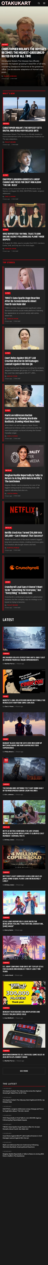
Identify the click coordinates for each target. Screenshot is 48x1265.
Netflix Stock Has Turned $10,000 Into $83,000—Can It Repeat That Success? (24, 534)
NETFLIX (8, 470)
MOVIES (4, 44)
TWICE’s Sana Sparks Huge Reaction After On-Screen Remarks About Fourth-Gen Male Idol (22, 301)
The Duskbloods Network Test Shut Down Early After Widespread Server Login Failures (23, 789)
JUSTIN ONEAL (12, 493)
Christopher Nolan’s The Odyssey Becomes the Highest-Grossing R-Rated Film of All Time (24, 52)
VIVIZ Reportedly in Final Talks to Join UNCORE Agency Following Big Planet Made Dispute (23, 237)
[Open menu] (44, 3)
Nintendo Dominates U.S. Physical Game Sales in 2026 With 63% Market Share (23, 1056)
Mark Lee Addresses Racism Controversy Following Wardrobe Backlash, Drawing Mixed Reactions (22, 418)
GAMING (6, 653)
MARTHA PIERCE (13, 548)
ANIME (8, 582)
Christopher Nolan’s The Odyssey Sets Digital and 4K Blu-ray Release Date (22, 129)
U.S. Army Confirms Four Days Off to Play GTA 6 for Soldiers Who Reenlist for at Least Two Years (23, 969)
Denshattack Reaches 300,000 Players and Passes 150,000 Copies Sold (21, 1013)
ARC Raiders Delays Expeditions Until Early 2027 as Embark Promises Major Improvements (24, 659)
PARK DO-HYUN (10, 248)
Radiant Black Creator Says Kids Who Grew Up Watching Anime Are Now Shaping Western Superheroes (22, 746)
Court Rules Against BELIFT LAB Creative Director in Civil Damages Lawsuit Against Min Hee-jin (21, 361)
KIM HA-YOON (12, 376)
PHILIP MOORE (10, 142)
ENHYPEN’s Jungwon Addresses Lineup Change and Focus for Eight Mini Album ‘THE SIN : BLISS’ (22, 182)
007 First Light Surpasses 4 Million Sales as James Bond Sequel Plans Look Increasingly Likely (22, 879)
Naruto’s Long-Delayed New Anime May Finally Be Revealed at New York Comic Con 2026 (24, 701)
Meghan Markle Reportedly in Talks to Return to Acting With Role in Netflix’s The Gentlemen (24, 478)
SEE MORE (24, 1071)
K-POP (5, 175)
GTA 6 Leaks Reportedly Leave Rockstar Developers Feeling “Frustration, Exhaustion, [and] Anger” (23, 924)
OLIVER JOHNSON (10, 76)
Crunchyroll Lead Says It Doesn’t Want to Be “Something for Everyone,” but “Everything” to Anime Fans (23, 590)
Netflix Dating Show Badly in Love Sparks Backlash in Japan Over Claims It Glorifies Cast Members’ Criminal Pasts (23, 833)
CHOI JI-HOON (10, 196)
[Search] (39, 3)
